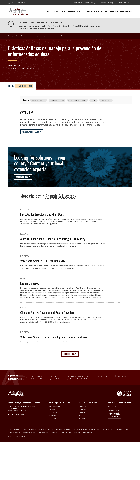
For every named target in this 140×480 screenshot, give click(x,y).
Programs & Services (75, 11)
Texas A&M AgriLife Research (77, 376)
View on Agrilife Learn (30, 132)
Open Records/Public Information (61, 432)
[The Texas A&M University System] (114, 414)
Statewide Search (69, 429)
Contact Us (53, 412)
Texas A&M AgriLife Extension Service (46, 376)
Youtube (82, 418)
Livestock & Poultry (57, 100)
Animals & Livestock (38, 100)
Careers (52, 409)
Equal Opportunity (43, 432)
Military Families (95, 429)
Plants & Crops (106, 100)
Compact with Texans (15, 429)
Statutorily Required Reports (83, 432)
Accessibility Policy (44, 429)
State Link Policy (57, 429)
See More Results (70, 354)
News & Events (59, 11)
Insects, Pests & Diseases (77, 100)
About (49, 11)
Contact (103, 3)
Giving (110, 3)
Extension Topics (111, 11)
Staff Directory (90, 3)
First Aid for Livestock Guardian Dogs (42, 214)
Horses (93, 100)
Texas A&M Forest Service (103, 376)
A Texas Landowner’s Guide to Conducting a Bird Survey (52, 238)
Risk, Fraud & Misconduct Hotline (113, 429)
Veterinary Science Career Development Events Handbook (53, 337)
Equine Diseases (29, 283)
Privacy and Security (30, 429)
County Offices (126, 11)
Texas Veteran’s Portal (29, 432)
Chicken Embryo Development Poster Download (47, 312)
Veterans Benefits (82, 429)
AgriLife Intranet (55, 406)
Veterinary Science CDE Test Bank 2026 (43, 260)
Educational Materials (94, 11)
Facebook (82, 406)
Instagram (82, 409)
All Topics (11, 36)
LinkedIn (82, 412)
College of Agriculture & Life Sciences (78, 379)
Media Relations (55, 415)
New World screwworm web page (41, 28)
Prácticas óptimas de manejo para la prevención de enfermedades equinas (44, 36)
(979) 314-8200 (19, 414)
